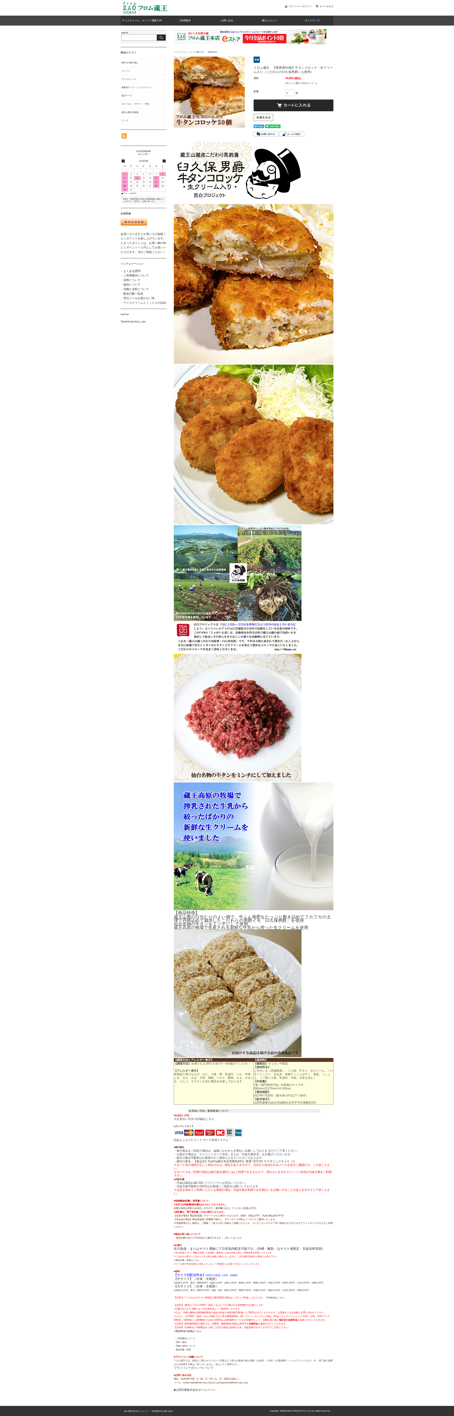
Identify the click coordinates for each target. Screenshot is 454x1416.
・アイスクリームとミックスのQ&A (143, 302)
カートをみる (326, 6)
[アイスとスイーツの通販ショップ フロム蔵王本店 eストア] (145, 12)
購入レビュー (269, 20)
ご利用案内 (184, 20)
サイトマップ (312, 20)
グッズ (124, 120)
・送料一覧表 (180, 1342)
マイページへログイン (300, 6)
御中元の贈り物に (130, 62)
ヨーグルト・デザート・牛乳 (135, 104)
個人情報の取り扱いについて (135, 1411)
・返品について (130, 284)
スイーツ (125, 71)
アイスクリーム (128, 79)
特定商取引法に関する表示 (162, 1411)
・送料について (130, 280)
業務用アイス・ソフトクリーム (136, 87)
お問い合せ (227, 20)
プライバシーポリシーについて (194, 1367)
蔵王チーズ (126, 95)
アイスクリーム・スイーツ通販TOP (142, 20)
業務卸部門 (212, 52)
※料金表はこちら (275, 1297)
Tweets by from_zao (133, 321)
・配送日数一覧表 (182, 1349)
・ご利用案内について (184, 1338)
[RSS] (124, 136)
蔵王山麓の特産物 (130, 112)
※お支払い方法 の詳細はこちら (194, 1118)
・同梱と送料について (184, 1346)
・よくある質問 (130, 271)
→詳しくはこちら (232, 1237)
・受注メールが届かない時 (138, 298)
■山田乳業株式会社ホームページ (194, 1389)
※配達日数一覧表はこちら (186, 1260)
